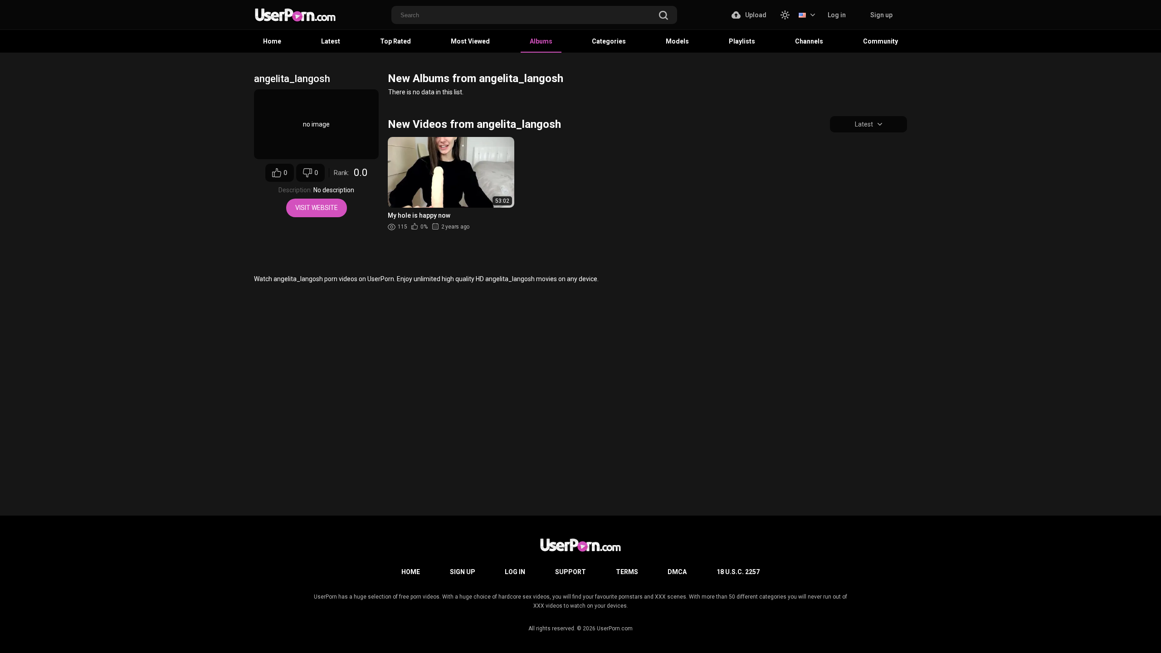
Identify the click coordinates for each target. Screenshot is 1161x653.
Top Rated (395, 41)
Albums (541, 41)
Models (677, 41)
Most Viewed (470, 41)
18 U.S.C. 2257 (738, 571)
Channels (809, 41)
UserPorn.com (615, 628)
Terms (627, 571)
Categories (609, 41)
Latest (330, 41)
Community (880, 41)
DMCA (677, 571)
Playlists (742, 41)
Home (272, 41)
